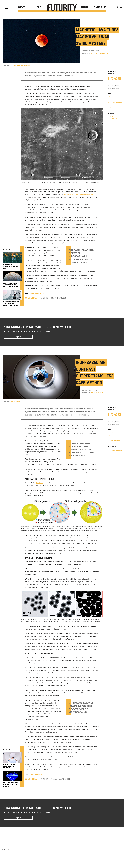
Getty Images (15, 401)
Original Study (32, 298)
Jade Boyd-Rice (97, 393)
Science (21, 7)
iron (109, 97)
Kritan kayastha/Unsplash (20, 65)
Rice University (115, 450)
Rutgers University (112, 118)
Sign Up (18, 337)
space (110, 108)
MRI (109, 438)
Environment (100, 7)
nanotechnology (114, 441)
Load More (62, 834)
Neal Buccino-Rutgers (99, 54)
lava (109, 99)
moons (110, 105)
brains (110, 433)
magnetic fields (115, 102)
